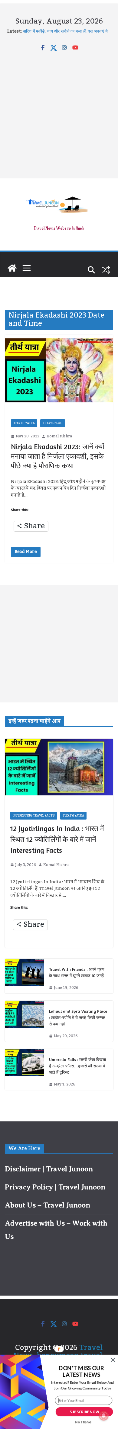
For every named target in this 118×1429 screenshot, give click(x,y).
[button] (81, 1371)
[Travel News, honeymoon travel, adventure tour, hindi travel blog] (12, 268)
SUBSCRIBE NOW (84, 1412)
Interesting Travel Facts (34, 816)
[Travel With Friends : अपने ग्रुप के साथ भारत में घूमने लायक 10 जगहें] (24, 976)
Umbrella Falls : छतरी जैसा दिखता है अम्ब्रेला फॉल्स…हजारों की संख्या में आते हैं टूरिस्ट (77, 1066)
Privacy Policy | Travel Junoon (55, 1187)
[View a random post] (106, 270)
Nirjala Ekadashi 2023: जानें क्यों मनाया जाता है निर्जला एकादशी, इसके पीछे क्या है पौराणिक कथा (57, 456)
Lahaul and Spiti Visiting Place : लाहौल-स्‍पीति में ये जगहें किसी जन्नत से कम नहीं (78, 1017)
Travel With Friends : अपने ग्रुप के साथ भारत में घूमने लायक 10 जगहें (76, 972)
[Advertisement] (59, 113)
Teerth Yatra (24, 423)
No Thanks (83, 1422)
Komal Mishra (59, 436)
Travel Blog (53, 423)
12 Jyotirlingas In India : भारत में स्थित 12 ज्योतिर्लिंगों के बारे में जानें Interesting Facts (57, 839)
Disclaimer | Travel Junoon (49, 1169)
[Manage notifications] (104, 1416)
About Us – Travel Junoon (47, 1205)
